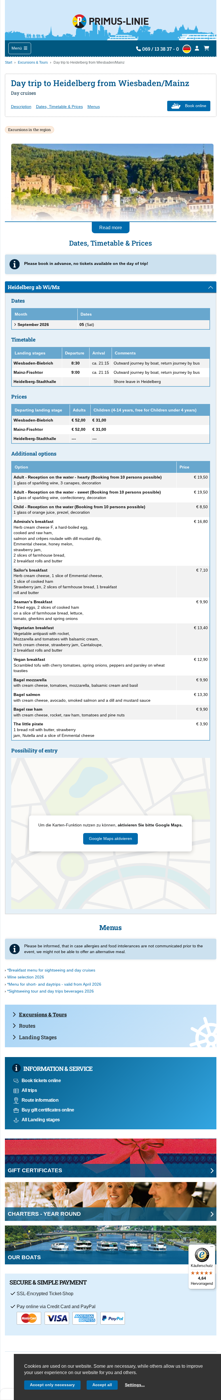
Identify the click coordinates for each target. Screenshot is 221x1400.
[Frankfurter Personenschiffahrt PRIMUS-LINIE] (110, 20)
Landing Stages (38, 1037)
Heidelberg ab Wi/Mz (34, 287)
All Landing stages (41, 1119)
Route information (40, 1100)
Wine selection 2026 (25, 977)
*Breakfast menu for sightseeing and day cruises (51, 970)
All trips (29, 1090)
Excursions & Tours (33, 62)
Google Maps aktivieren (110, 838)
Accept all (102, 1384)
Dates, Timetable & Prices (59, 106)
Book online (195, 105)
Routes (27, 1025)
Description (21, 106)
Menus (93, 106)
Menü (17, 48)
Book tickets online (41, 1080)
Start (8, 62)
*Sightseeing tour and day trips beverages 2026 (50, 991)
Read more (110, 227)
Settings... (135, 1384)
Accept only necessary (52, 1384)
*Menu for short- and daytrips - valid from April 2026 (54, 984)
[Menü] (211, 1248)
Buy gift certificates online (48, 1109)
